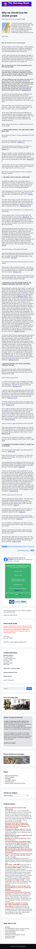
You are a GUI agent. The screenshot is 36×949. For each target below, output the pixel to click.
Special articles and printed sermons (15, 783)
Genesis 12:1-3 (26, 90)
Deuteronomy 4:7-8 (25, 206)
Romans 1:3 (5, 149)
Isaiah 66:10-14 (14, 491)
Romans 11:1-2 (17, 386)
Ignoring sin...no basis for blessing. (15, 838)
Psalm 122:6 (11, 451)
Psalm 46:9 (22, 512)
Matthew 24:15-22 (13, 359)
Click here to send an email (11, 668)
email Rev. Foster (8, 642)
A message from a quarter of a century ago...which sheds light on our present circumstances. (16, 904)
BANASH (7, 927)
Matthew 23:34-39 (20, 331)
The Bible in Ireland (10, 780)
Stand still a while (10, 937)
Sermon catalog (9, 777)
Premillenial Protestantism (13, 890)
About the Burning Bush (11, 775)
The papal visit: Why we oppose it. (15, 829)
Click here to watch (9, 743)
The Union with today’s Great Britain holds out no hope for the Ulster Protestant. (17, 842)
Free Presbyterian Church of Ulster (14, 930)
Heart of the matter (10, 931)
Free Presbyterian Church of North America (17, 928)
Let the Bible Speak (10, 933)
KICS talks (8, 778)
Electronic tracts (9, 781)
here (20, 594)
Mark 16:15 (26, 217)
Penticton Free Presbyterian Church (15, 934)
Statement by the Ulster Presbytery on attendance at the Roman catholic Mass (17, 823)
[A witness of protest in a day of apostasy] (16, 4)
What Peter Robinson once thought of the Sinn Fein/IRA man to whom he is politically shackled (18, 887)
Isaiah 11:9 (20, 519)
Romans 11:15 (10, 404)
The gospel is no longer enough (14, 880)
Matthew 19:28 (6, 433)
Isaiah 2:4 (16, 505)
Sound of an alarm (10, 936)
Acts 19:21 (14, 257)
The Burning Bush (22, 946)
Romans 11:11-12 (12, 397)
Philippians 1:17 (18, 590)
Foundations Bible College (13, 867)
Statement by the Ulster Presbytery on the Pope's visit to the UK (17, 826)
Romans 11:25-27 (10, 419)
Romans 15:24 (17, 271)
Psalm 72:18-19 (16, 541)
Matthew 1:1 (21, 142)
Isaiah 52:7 (22, 467)
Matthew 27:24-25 (22, 296)
